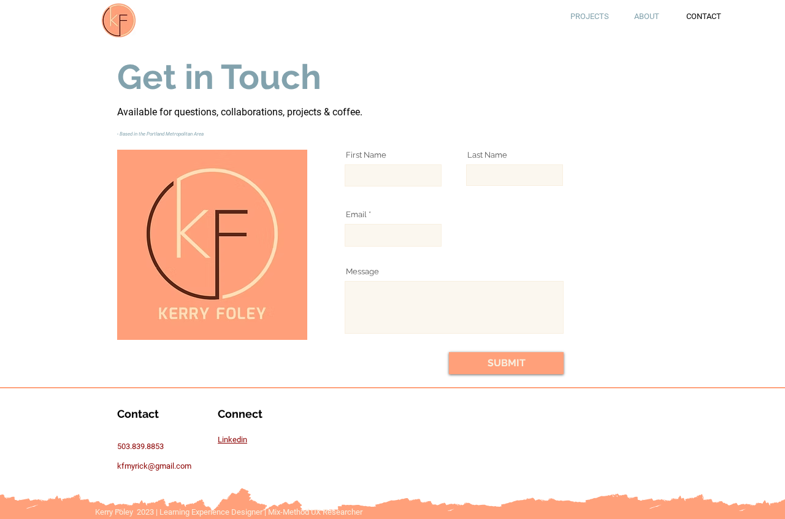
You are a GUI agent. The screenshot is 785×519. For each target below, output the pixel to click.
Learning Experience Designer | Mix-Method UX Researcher (261, 512)
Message (362, 271)
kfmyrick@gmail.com (154, 466)
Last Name (487, 155)
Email (356, 214)
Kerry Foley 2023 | (127, 512)
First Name (366, 155)
